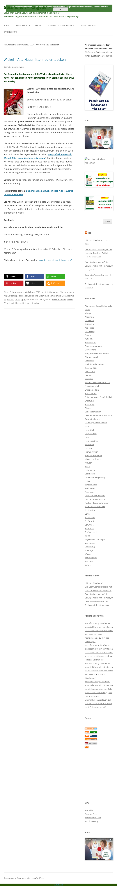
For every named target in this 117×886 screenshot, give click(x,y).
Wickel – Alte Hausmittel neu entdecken (35, 59)
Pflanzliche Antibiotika (95, 495)
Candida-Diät (91, 368)
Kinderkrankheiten (93, 455)
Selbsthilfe (89, 528)
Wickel (70, 299)
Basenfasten (90, 342)
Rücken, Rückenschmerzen (97, 503)
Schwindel (89, 524)
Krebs (87, 466)
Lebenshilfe (90, 473)
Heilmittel (89, 430)
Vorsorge (89, 550)
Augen (88, 335)
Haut (87, 426)
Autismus (89, 338)
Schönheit (89, 521)
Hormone (89, 444)
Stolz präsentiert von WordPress (30, 878)
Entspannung (91, 393)
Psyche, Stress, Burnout (95, 499)
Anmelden (89, 810)
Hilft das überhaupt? (94, 240)
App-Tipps (89, 327)
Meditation (90, 488)
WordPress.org (91, 821)
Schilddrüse (90, 510)
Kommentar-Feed (93, 817)
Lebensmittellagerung (95, 477)
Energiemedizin (92, 389)
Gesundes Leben (92, 419)
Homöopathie (91, 441)
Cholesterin (90, 371)
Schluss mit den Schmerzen (97, 284)
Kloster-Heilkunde (93, 459)
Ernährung (89, 404)
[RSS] (87, 747)
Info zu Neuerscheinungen (61, 25)
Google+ (88, 718)
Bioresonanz (90, 349)
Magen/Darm (91, 484)
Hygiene (88, 448)
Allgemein (64, 292)
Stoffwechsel (90, 532)
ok (61, 9)
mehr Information (101, 6)
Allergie (88, 313)
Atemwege (89, 331)
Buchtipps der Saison (18, 295)
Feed (89, 233)
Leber (17, 299)
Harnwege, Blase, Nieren (96, 422)
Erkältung (33, 295)
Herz (87, 437)
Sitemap (58, 884)
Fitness (88, 408)
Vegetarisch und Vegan (95, 539)
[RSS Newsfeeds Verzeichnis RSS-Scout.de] (91, 740)
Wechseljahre (91, 557)
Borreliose (89, 360)
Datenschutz (10, 32)
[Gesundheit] (91, 729)
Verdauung (90, 543)
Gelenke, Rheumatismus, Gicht (52, 295)
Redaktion (49, 292)
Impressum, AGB (88, 25)
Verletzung (90, 546)
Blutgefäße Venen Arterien (97, 353)
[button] (13, 276)
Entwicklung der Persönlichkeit (99, 397)
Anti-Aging (89, 324)
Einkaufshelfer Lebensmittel (97, 382)
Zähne (87, 565)
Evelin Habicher (59, 299)
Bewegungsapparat (93, 346)
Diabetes (89, 378)
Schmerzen (90, 517)
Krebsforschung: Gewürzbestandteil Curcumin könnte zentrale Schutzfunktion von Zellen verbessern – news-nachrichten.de (99, 630)
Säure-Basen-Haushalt (95, 506)
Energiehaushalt (92, 386)
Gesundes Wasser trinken (96, 275)
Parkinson (89, 492)
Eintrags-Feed (91, 814)
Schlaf (87, 513)
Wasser (88, 554)
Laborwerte (90, 470)
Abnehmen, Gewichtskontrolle (98, 306)
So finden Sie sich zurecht (28, 25)
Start (6, 25)
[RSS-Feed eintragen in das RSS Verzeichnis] (91, 736)
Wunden (89, 561)
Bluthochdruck (91, 357)
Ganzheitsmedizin (93, 411)
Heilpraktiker (91, 433)
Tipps (23, 299)
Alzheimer (89, 320)
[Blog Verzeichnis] (91, 732)
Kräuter (10, 299)
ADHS (87, 309)
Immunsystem (91, 451)
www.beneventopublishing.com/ (55, 260)
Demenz (88, 375)
